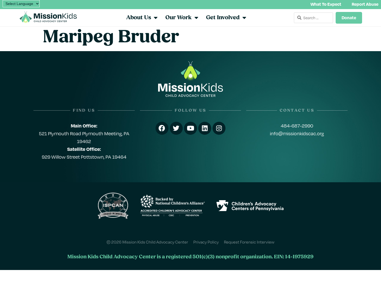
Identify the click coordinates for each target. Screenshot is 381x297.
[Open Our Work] (196, 17)
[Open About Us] (155, 17)
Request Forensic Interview (249, 242)
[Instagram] (219, 128)
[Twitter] (176, 128)
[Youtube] (190, 128)
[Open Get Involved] (244, 17)
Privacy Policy (206, 242)
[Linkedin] (204, 128)
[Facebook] (162, 128)
